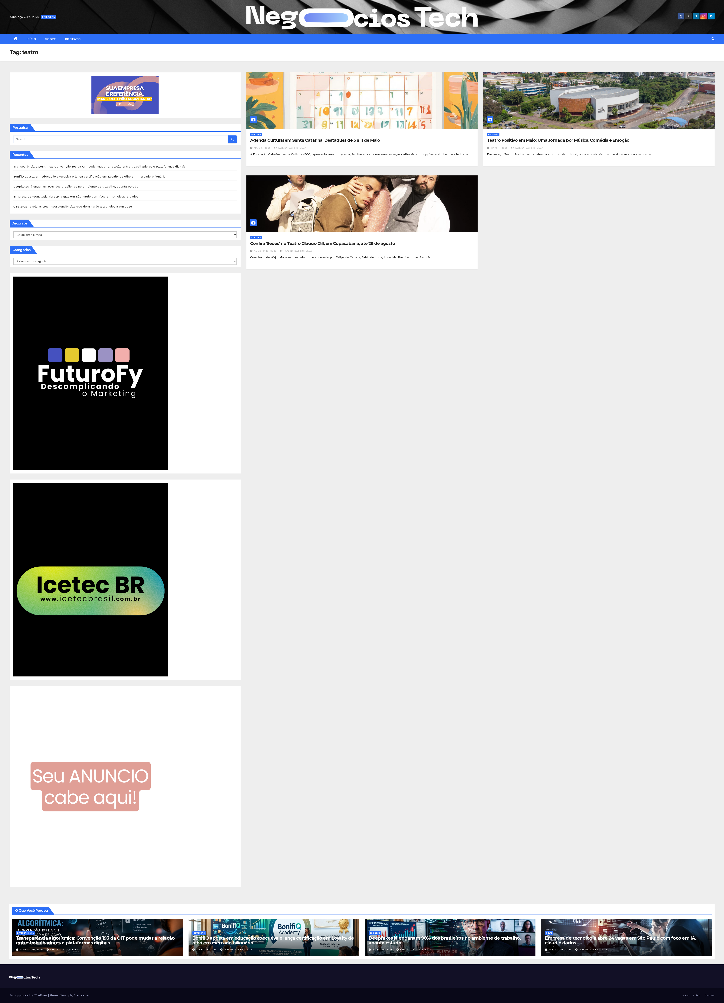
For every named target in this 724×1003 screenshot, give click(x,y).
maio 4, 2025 (500, 148)
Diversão (493, 134)
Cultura (256, 134)
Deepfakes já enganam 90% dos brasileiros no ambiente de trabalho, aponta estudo (75, 186)
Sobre (50, 39)
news (549, 933)
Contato (72, 39)
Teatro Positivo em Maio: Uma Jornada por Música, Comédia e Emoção (558, 140)
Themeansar (81, 995)
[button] (713, 39)
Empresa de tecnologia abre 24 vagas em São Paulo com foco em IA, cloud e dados (75, 196)
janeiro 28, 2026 (561, 949)
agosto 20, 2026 (32, 949)
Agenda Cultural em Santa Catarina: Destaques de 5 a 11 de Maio (315, 140)
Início (31, 39)
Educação (199, 933)
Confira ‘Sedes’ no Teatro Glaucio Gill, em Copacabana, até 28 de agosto (322, 243)
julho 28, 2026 (207, 949)
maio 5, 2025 (263, 148)
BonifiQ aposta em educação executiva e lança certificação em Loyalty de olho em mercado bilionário (89, 176)
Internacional (25, 933)
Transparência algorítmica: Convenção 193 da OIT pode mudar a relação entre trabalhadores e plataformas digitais (99, 166)
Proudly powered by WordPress (28, 995)
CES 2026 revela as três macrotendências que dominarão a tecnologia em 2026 (72, 206)
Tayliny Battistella (292, 148)
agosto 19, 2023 (266, 251)
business (375, 933)
